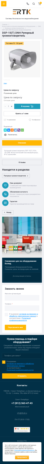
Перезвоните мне (15, 327)
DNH (5, 84)
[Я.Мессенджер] (5, 130)
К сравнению (11, 120)
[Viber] (18, 130)
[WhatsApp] (22, 130)
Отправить (22, 376)
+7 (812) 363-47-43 (22, 403)
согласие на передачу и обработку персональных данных (23, 315)
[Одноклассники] (12, 130)
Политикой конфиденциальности (20, 319)
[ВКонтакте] (8, 130)
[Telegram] (15, 130)
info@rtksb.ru (22, 413)
